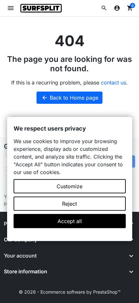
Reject (69, 203)
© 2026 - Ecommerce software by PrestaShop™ (70, 292)
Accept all (70, 221)
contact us (113, 82)
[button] (104, 8)
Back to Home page (69, 97)
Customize (69, 186)
